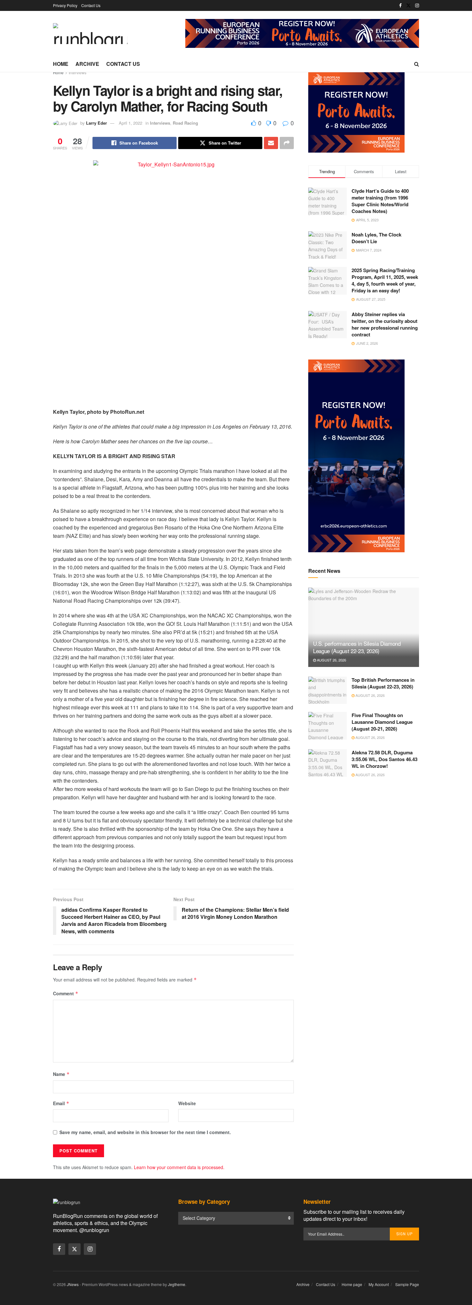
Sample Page (407, 1284)
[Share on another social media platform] (287, 143)
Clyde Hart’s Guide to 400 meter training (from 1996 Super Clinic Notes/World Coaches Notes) (380, 201)
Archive (87, 63)
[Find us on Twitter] (408, 5)
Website (187, 1103)
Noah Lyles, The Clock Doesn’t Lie (376, 238)
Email (61, 1103)
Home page (352, 1284)
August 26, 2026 (331, 659)
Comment (65, 993)
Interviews (77, 72)
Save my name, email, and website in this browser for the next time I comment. (145, 1132)
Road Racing (185, 123)
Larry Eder (96, 123)
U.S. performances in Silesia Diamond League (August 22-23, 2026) (357, 647)
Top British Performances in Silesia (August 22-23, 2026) (383, 683)
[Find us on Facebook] (400, 5)
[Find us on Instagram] (417, 5)
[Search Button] (416, 64)
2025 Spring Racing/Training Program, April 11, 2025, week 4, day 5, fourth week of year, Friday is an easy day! (385, 280)
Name (61, 1074)
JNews (73, 1284)
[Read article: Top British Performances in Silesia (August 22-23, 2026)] (327, 690)
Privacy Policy (65, 5)
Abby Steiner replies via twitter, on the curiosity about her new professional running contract (385, 324)
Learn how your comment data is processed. (179, 1167)
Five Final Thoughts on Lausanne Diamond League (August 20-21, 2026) (382, 722)
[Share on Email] (271, 143)
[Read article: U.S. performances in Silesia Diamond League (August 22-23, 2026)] (363, 627)
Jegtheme (176, 1284)
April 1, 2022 (130, 123)
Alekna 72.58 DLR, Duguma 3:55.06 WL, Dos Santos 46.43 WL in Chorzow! (384, 759)
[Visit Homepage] (90, 33)
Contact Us (91, 5)
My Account (379, 1284)
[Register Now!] (302, 33)
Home (60, 63)
